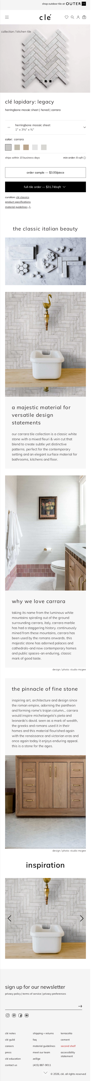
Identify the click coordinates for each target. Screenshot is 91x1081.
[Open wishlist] (66, 17)
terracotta (66, 1033)
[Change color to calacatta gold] (17, 147)
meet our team (41, 1052)
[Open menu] (7, 17)
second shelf (68, 1046)
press (8, 1052)
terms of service (32, 993)
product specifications (18, 201)
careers (9, 1046)
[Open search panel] (72, 17)
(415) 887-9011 (42, 1065)
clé (62, 1073)
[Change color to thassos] (44, 147)
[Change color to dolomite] (35, 147)
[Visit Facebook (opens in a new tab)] (20, 1015)
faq (35, 1039)
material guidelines (16, 206)
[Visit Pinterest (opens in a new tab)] (14, 1015)
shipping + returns (43, 1033)
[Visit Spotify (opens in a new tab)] (26, 1015)
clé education (13, 1058)
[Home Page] (45, 17)
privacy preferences (54, 993)
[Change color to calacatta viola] (26, 147)
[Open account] (78, 17)
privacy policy (13, 993)
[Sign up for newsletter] (45, 1006)
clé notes (10, 1033)
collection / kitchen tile (16, 31)
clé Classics (22, 197)
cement (65, 1039)
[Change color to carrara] (8, 147)
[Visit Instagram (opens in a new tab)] (7, 1015)
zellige (36, 1058)
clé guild (10, 1039)
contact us (11, 1065)
